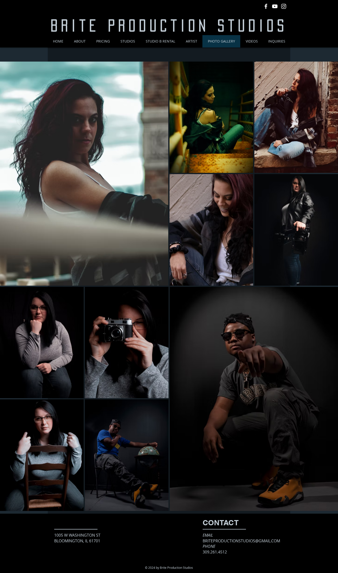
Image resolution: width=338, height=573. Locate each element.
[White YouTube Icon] (274, 6)
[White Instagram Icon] (283, 6)
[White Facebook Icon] (266, 6)
